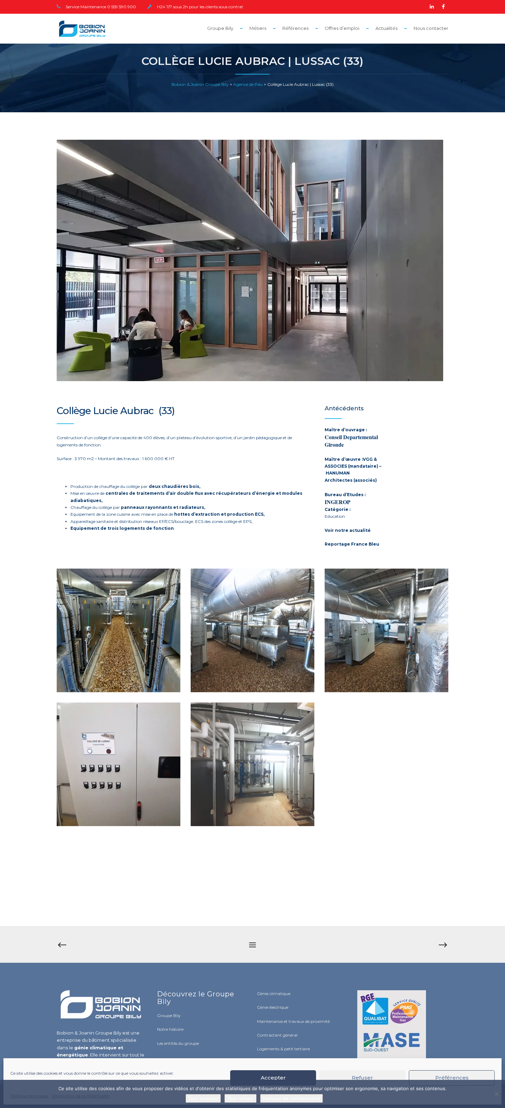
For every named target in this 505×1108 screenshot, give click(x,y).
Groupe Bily (220, 28)
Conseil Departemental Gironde (351, 440)
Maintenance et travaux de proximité (293, 1021)
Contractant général (277, 1035)
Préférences (452, 1077)
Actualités (386, 28)
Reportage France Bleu (352, 544)
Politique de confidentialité (291, 1098)
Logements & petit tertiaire (283, 1048)
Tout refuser (240, 1098)
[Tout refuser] (496, 1093)
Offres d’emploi (342, 28)
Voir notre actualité (348, 530)
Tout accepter (203, 1098)
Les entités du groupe (178, 1043)
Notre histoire (170, 1029)
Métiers (257, 28)
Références (295, 28)
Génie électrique (272, 1007)
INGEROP (337, 502)
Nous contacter (431, 28)
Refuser (362, 1077)
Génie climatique (273, 993)
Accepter (273, 1077)
